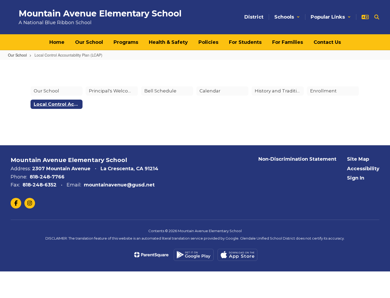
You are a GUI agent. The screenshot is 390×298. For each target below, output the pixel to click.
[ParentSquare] (151, 255)
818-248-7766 (47, 177)
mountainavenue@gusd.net (119, 185)
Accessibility (363, 169)
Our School (17, 55)
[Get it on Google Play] (194, 255)
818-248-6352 (40, 185)
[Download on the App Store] (237, 255)
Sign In (355, 178)
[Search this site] (376, 17)
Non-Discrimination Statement (297, 159)
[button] (287, 17)
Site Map (358, 159)
